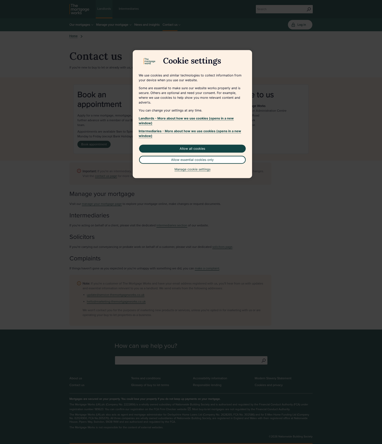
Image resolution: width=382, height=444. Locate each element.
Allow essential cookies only (192, 160)
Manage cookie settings (192, 169)
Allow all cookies (192, 149)
